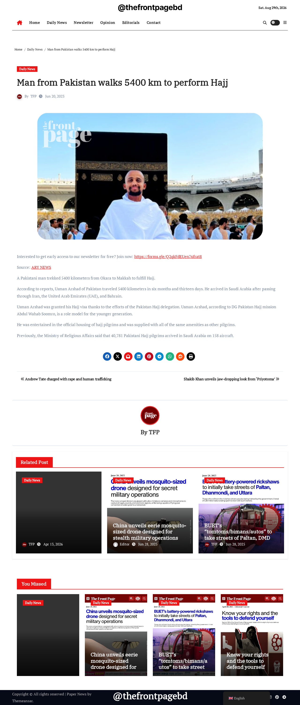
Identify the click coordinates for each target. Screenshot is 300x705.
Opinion (107, 22)
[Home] (19, 22)
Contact (154, 22)
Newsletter (83, 22)
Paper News (76, 694)
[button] (285, 22)
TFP (33, 96)
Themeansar (22, 700)
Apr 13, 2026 (53, 544)
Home (34, 22)
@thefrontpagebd (150, 7)
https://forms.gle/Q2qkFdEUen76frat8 (168, 256)
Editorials (131, 22)
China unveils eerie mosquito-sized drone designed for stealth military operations (149, 531)
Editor (125, 544)
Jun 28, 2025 (148, 544)
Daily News (57, 22)
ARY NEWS (41, 267)
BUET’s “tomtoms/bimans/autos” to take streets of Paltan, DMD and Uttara (238, 534)
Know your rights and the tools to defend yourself (248, 660)
